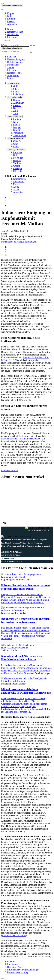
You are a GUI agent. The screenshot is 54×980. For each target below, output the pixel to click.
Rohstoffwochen (15, 32)
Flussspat (17, 168)
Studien (10, 67)
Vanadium (18, 132)
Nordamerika (19, 179)
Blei (15, 108)
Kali (15, 155)
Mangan (17, 127)
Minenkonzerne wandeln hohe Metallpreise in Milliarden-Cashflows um (26, 691)
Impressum (12, 964)
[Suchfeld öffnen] (8, 40)
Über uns (11, 961)
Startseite (11, 56)
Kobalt (16, 124)
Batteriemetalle (14, 116)
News (10, 29)
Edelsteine (18, 171)
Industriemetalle (15, 97)
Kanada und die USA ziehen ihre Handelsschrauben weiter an (21, 658)
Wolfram (17, 163)
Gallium (17, 160)
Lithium (11, 18)
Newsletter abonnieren (12, 5)
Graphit (16, 130)
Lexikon (11, 78)
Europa (16, 184)
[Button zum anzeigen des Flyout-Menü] (2, 3)
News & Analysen (16, 59)
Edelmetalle (13, 83)
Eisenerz (11, 21)
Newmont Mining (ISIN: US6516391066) (21, 438)
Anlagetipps (13, 75)
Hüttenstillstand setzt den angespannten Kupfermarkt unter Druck (25, 587)
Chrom (16, 165)
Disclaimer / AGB (15, 967)
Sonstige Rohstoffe (16, 149)
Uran (15, 144)
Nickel (16, 122)
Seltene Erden (19, 135)
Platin (16, 91)
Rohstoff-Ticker (14, 72)
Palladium (18, 94)
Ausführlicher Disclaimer (14, 935)
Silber (16, 89)
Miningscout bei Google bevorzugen (18, 241)
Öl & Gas (17, 141)
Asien (16, 189)
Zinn (15, 113)
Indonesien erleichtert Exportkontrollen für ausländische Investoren (25, 620)
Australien (18, 192)
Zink (15, 111)
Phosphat (17, 152)
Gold (9, 16)
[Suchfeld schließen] (31, 45)
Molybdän (18, 157)
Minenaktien (13, 34)
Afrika (16, 187)
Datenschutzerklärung (17, 972)
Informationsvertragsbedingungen (23, 969)
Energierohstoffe (15, 138)
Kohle (16, 146)
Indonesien (13, 470)
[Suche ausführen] (34, 45)
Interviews (12, 37)
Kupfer (10, 13)
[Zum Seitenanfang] (2, 978)
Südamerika (18, 181)
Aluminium (12, 24)
